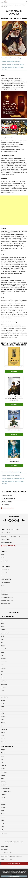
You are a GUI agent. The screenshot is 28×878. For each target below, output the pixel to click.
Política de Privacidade (7, 600)
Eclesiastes (4, 684)
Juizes (2, 639)
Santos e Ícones (10, 5)
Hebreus (3, 807)
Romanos (3, 765)
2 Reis (2, 655)
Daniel (2, 703)
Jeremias (3, 694)
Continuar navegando (14, 876)
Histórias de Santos (7, 495)
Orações (3, 558)
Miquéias (3, 723)
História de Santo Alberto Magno (11, 61)
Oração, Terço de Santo (7, 542)
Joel (2, 710)
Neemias (3, 668)
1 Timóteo (3, 794)
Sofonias (3, 732)
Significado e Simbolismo (8, 498)
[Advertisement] (14, 210)
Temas (2, 585)
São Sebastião (4, 849)
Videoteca (4, 551)
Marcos (3, 753)
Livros (2, 576)
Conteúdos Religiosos (7, 597)
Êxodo (2, 623)
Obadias (3, 716)
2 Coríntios (4, 772)
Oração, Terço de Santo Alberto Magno (13, 64)
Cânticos (3, 687)
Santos (2, 554)
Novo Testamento (5, 582)
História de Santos (18, 5)
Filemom (3, 804)
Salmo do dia (4, 573)
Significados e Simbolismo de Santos (10, 536)
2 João (2, 823)
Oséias (2, 706)
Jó (1, 674)
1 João (2, 820)
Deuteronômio (4, 633)
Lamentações (4, 697)
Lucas (2, 756)
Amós (2, 713)
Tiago (2, 810)
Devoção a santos (7, 501)
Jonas (2, 719)
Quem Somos (4, 594)
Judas (2, 830)
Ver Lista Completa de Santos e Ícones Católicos (12, 68)
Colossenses (4, 785)
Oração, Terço (5, 505)
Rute (2, 642)
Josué (2, 636)
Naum (2, 726)
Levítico (3, 626)
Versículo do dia (5, 570)
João (2, 759)
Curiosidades (4, 561)
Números (3, 629)
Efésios (3, 778)
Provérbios (3, 681)
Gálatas (3, 775)
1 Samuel (3, 646)
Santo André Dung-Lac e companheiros (11, 856)
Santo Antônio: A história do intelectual (14, 367)
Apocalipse (4, 833)
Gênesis (3, 620)
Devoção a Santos (5, 539)
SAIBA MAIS (14, 371)
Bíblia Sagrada (5, 566)
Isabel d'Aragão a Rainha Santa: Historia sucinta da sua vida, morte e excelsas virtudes (14, 398)
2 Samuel (3, 649)
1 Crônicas (3, 658)
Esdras (2, 665)
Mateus (3, 749)
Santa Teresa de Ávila (6, 859)
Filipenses (3, 782)
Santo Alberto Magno (16, 58)
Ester (2, 671)
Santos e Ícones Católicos (10, 529)
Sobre (3, 591)
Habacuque (4, 729)
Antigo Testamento (6, 579)
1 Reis (2, 652)
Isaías (2, 690)
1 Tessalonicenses (5, 788)
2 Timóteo (3, 798)
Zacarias (3, 739)
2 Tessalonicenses (5, 791)
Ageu (2, 735)
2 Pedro (3, 817)
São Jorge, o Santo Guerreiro (14, 430)
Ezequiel (3, 700)
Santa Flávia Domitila (6, 853)
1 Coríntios (3, 769)
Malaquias (3, 742)
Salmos (3, 678)
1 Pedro (3, 814)
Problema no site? (5, 603)
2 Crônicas (3, 662)
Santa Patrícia (4, 846)
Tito (2, 801)
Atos (2, 762)
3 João (2, 826)
